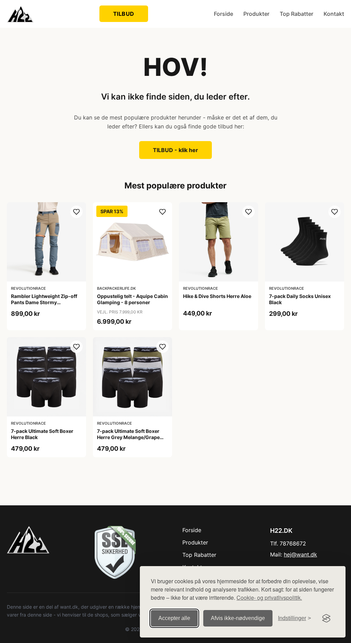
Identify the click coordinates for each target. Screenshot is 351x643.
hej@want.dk (300, 554)
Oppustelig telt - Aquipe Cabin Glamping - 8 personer (132, 299)
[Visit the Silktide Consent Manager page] (326, 618)
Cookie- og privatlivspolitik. (269, 597)
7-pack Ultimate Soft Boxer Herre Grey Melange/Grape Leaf (128, 437)
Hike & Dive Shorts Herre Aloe (217, 296)
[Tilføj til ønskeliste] (76, 212)
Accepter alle (174, 618)
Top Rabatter (296, 13)
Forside (223, 13)
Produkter (256, 13)
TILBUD (123, 13)
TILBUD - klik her (175, 150)
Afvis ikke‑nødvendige (238, 618)
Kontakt (334, 13)
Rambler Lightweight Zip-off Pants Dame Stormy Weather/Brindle (44, 302)
